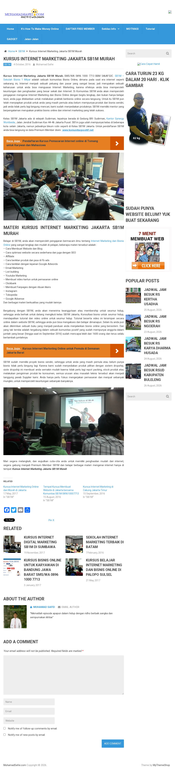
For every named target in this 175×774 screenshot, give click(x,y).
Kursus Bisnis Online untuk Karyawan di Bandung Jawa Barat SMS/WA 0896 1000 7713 (42, 569)
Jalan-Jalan (31, 39)
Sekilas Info (109, 28)
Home (10, 28)
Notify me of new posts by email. (26, 734)
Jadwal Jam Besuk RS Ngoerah (155, 321)
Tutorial (150, 28)
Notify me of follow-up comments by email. (32, 728)
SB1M (21, 51)
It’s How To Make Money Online (40, 28)
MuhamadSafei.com (14, 765)
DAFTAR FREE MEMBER (80, 28)
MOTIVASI (132, 28)
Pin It (51, 520)
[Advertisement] (148, 179)
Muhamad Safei (44, 64)
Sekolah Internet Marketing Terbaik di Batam (105, 542)
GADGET (12, 39)
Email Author (70, 607)
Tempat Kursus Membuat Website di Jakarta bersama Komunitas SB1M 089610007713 (61, 490)
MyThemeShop (161, 765)
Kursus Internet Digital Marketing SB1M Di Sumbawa (40, 542)
